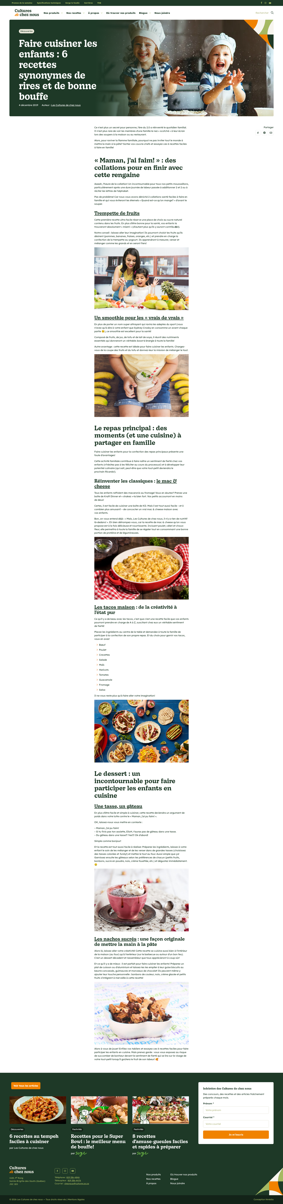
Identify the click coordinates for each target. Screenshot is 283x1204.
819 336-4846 (73, 1177)
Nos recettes (73, 12)
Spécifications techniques (49, 3)
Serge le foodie (72, 3)
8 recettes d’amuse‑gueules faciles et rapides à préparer (160, 1141)
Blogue (143, 12)
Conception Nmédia (264, 1199)
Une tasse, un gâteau (118, 806)
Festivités (77, 1129)
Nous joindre (162, 12)
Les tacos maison (114, 606)
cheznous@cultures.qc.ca (76, 1183)
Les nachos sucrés (115, 938)
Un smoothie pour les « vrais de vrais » (139, 317)
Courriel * (208, 1117)
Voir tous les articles (26, 1085)
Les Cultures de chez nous (66, 105)
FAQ (99, 3)
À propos (93, 12)
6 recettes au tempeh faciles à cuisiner (34, 1138)
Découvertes (26, 31)
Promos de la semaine (22, 3)
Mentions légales (76, 1199)
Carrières (88, 3)
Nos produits (51, 12)
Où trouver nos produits (120, 12)
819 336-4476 (74, 1180)
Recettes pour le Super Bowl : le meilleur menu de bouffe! (98, 1141)
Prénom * (208, 1103)
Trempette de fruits (117, 213)
